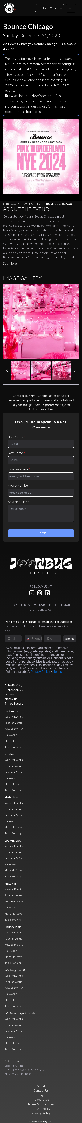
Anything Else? (18, 502)
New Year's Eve (31, 203)
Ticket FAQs (40, 1099)
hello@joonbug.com (41, 609)
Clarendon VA (14, 689)
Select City (47, 8)
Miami (9, 694)
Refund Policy (41, 1108)
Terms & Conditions (41, 1104)
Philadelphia (13, 927)
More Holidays (13, 740)
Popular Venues (14, 722)
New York (11, 883)
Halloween (11, 734)
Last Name (16, 453)
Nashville (11, 699)
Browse (11, 96)
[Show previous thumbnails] (7, 370)
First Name (16, 437)
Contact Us (41, 1090)
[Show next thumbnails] (75, 370)
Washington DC (15, 970)
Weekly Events (14, 716)
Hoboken (11, 797)
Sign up (69, 638)
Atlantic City (13, 685)
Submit (41, 533)
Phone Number (19, 486)
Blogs (41, 1095)
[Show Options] (57, 638)
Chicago (9, 203)
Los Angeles (13, 840)
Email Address (19, 469)
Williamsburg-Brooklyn (21, 1013)
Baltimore (11, 711)
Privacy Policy (40, 671)
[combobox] (27, 638)
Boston (9, 754)
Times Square (14, 703)
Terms (58, 671)
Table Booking (13, 746)
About (41, 1086)
